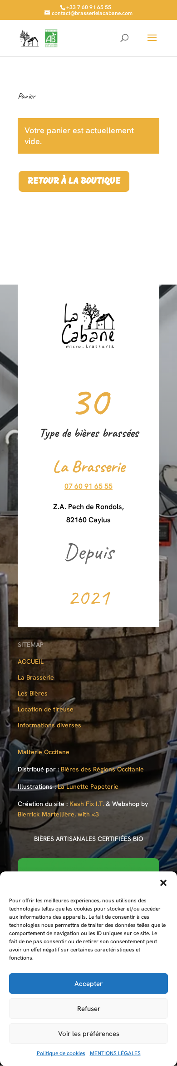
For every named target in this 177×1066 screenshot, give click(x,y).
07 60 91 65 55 (88, 486)
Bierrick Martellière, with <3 (58, 814)
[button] (163, 882)
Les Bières (33, 693)
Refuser (88, 1008)
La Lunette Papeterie (88, 786)
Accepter (88, 983)
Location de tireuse (46, 709)
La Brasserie (36, 677)
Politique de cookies (61, 1053)
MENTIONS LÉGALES (115, 1053)
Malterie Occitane (43, 752)
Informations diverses (49, 725)
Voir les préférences (88, 1033)
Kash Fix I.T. (86, 804)
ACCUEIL (31, 661)
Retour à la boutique (74, 181)
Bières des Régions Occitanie (102, 769)
